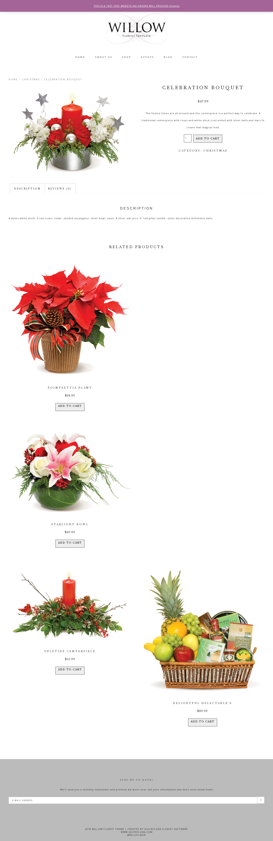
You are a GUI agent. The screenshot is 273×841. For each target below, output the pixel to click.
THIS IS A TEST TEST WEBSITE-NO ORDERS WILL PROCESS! (132, 5)
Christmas (31, 79)
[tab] (27, 188)
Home (13, 79)
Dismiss (175, 5)
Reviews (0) (59, 188)
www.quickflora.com (136, 832)
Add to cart (208, 138)
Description (27, 188)
